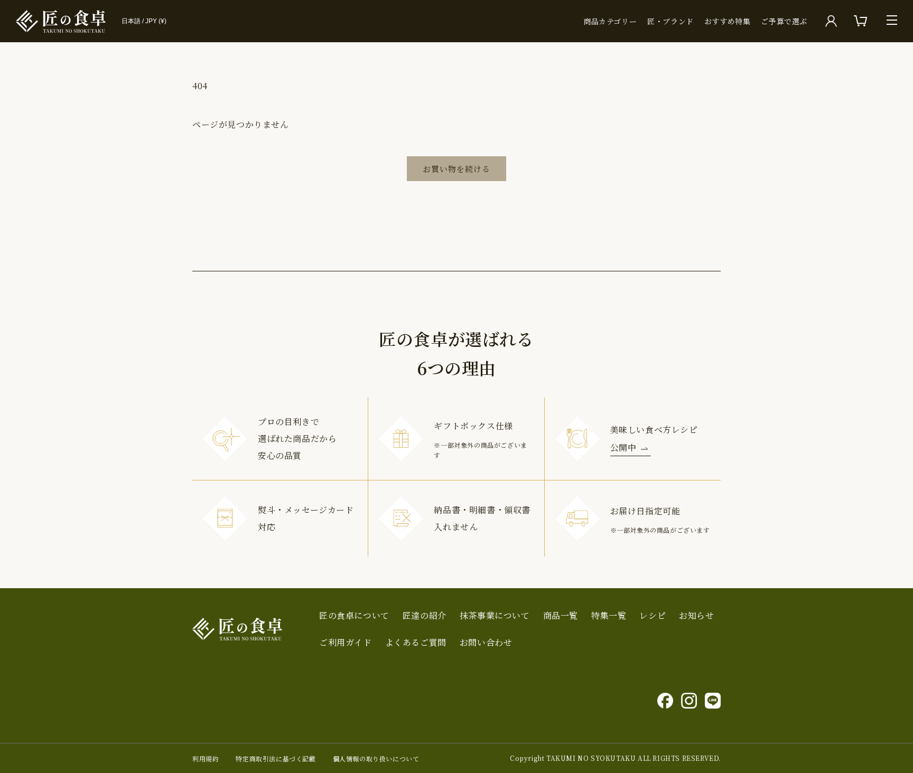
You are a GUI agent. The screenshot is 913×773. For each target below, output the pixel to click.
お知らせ (696, 615)
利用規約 (205, 759)
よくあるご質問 (415, 642)
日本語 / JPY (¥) (144, 21)
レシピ (652, 615)
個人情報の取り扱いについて (376, 759)
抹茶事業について (495, 615)
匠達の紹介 (424, 615)
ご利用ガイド (345, 642)
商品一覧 (560, 615)
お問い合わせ (486, 642)
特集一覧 (608, 615)
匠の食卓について (354, 615)
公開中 (623, 447)
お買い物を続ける (456, 168)
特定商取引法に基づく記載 (275, 759)
